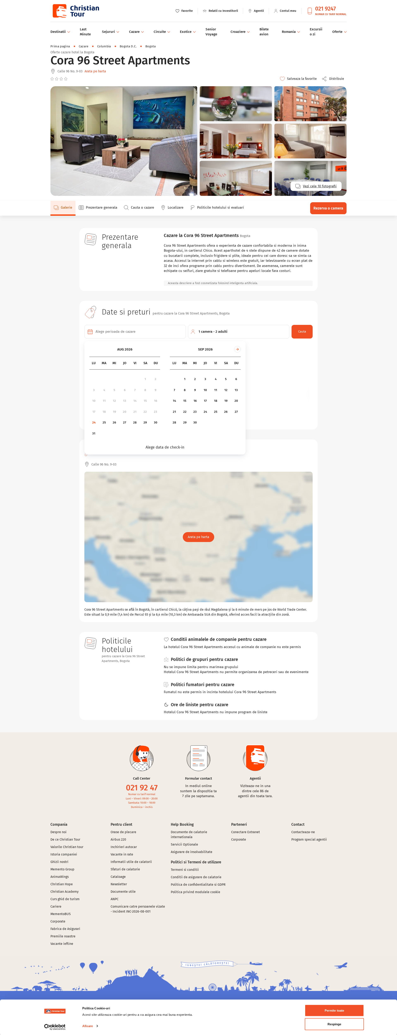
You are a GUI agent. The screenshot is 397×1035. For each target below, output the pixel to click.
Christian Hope (61, 884)
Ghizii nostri (59, 862)
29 (145, 422)
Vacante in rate (122, 854)
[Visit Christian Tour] (75, 11)
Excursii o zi (316, 31)
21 (134, 412)
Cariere (55, 906)
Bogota (150, 46)
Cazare (83, 46)
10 (94, 401)
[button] (334, 78)
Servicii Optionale (184, 844)
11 (104, 401)
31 (93, 433)
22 (145, 412)
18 (104, 412)
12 (114, 401)
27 (124, 422)
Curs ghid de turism (65, 899)
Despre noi (58, 832)
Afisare (87, 1026)
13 (124, 401)
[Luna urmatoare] (237, 349)
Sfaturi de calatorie (125, 869)
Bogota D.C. (128, 46)
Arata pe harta (95, 71)
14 (134, 401)
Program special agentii (309, 839)
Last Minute (85, 31)
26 (114, 422)
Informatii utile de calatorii (131, 862)
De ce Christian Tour (65, 839)
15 (145, 401)
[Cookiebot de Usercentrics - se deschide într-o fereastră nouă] (55, 1027)
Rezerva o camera (328, 208)
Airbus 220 (118, 839)
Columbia (104, 46)
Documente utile (123, 892)
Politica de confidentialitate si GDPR (198, 885)
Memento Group (62, 869)
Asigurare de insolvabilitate (191, 852)
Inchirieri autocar (124, 847)
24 (94, 422)
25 (104, 422)
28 (135, 422)
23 (155, 412)
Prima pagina (60, 46)
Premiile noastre (62, 936)
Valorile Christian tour (66, 847)
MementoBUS (60, 914)
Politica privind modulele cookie (196, 892)
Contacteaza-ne (303, 832)
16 (155, 401)
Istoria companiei (63, 854)
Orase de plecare (123, 832)
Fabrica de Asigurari (65, 929)
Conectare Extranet (245, 832)
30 (155, 422)
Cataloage (118, 877)
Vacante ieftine (61, 944)
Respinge (334, 1024)
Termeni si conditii (185, 870)
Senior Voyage (211, 31)
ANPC (114, 899)
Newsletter (119, 884)
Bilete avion (264, 31)
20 (124, 412)
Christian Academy (64, 892)
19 (114, 412)
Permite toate (334, 1010)
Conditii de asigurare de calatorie (196, 877)
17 (93, 412)
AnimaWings (59, 877)
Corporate (57, 921)
